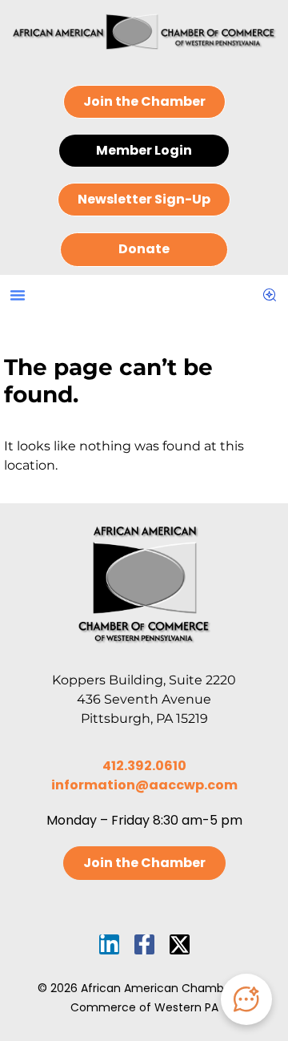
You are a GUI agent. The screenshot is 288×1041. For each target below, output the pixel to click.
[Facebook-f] (144, 944)
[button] (18, 295)
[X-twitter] (180, 944)
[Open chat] (246, 999)
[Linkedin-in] (109, 944)
